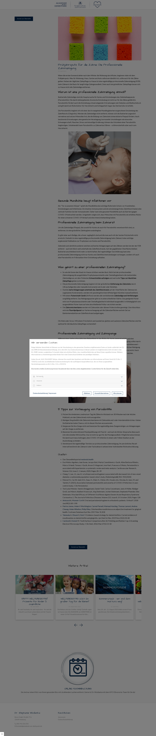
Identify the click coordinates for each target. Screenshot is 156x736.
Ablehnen (87, 393)
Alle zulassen (117, 393)
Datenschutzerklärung (40, 393)
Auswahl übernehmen (102, 393)
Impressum (52, 393)
